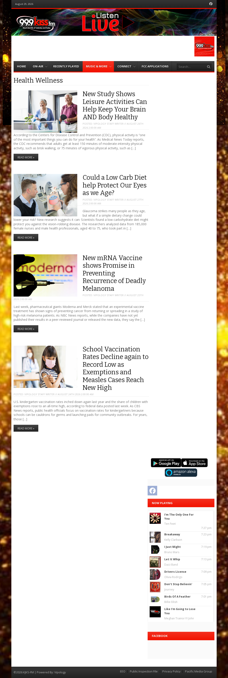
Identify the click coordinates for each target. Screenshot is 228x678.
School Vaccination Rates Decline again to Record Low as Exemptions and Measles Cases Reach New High (116, 368)
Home (21, 66)
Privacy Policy (171, 671)
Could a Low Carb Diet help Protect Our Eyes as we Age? (115, 185)
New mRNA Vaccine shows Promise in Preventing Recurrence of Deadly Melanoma (114, 273)
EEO (122, 671)
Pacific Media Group (198, 671)
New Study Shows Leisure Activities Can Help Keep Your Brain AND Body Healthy (115, 105)
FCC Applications (155, 66)
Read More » (26, 157)
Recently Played (66, 66)
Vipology (60, 672)
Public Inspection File (144, 671)
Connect (124, 66)
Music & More (96, 66)
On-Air (38, 66)
